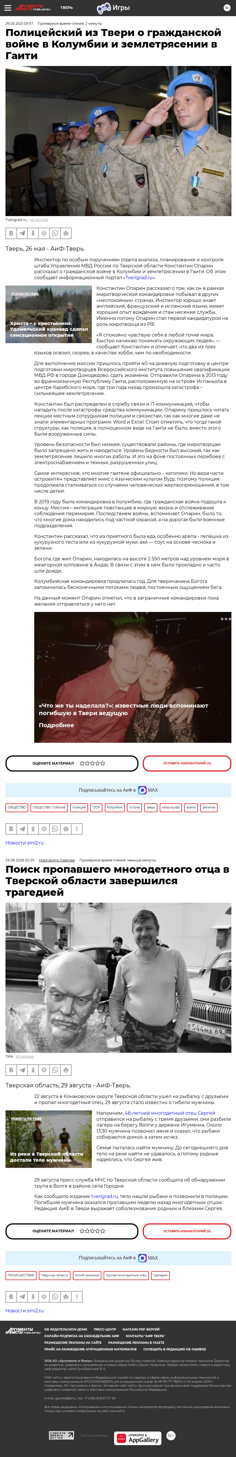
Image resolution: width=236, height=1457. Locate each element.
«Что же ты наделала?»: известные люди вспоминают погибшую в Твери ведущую (123, 709)
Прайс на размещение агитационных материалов (90, 1349)
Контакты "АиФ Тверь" (145, 1336)
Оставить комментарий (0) (187, 763)
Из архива (39, 220)
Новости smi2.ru (24, 843)
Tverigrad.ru (139, 277)
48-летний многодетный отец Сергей (170, 1113)
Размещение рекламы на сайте (73, 1343)
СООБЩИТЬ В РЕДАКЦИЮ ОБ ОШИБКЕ (174, 1349)
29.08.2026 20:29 (19, 860)
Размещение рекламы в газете (136, 1343)
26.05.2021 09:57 (19, 23)
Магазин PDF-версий (141, 1329)
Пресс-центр (105, 1329)
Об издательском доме (65, 1329)
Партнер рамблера (94, 1435)
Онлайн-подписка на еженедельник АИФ (81, 1336)
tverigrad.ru (104, 1196)
